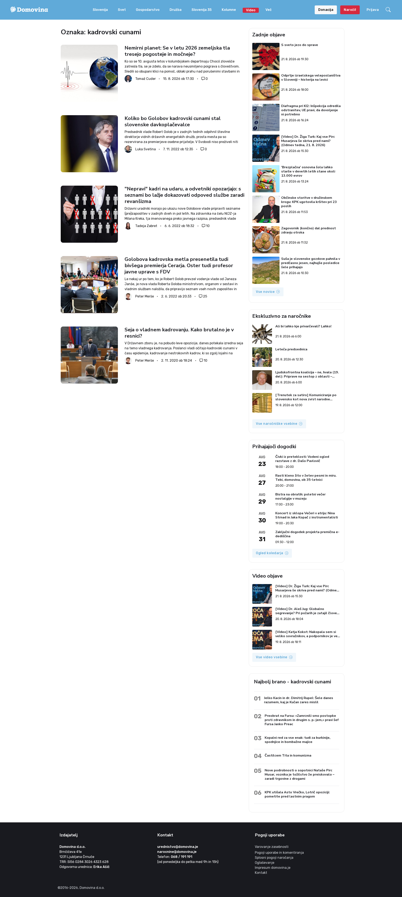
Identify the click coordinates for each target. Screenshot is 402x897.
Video (250, 10)
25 (205, 296)
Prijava (373, 10)
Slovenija (100, 10)
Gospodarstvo (148, 10)
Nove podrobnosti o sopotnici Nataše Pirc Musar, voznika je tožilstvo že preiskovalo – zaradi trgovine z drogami (299, 774)
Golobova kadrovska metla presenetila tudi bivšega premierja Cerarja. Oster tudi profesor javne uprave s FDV (179, 265)
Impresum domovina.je (272, 868)
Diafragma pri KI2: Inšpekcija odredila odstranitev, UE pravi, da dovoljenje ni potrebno (311, 110)
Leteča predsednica (291, 349)
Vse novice (265, 292)
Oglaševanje (264, 863)
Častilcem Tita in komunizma (288, 755)
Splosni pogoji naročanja (274, 858)
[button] (389, 10)
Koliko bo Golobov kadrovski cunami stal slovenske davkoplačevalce (173, 121)
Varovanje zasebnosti (272, 847)
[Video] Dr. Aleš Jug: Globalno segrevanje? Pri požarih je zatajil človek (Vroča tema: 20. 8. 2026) (307, 611)
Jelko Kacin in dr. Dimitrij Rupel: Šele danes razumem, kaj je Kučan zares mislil (298, 700)
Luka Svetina (145, 149)
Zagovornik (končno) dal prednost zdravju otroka (308, 230)
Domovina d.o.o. (72, 847)
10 (208, 226)
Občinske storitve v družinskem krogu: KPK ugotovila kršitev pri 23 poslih (309, 202)
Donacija (325, 10)
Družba (176, 10)
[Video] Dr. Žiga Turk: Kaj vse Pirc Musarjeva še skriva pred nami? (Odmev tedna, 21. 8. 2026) (308, 141)
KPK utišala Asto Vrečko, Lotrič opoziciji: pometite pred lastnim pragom (297, 794)
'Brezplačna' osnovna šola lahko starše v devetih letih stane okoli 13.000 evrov (308, 171)
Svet (122, 10)
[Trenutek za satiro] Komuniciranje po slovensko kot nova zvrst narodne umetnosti (305, 397)
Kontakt (261, 873)
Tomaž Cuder (145, 79)
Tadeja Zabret (146, 226)
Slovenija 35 (202, 10)
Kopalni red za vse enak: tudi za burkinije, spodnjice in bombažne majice (297, 739)
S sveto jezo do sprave (299, 45)
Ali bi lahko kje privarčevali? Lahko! (303, 326)
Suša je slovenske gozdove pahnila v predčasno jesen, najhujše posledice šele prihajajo (310, 263)
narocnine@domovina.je (177, 852)
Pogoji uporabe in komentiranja (279, 853)
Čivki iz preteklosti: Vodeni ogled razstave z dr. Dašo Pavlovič (302, 459)
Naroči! (350, 10)
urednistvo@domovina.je (177, 847)
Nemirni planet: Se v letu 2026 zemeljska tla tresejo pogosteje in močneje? (177, 51)
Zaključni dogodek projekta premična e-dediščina (307, 534)
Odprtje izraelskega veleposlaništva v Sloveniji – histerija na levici (311, 77)
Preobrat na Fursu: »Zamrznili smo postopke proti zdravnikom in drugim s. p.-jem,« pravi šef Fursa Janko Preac (302, 719)
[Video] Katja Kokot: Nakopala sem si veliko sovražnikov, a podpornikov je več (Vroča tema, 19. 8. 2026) (307, 634)
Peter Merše (144, 296)
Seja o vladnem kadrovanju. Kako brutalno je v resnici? (179, 332)
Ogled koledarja (269, 553)
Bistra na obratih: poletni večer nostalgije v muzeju (300, 496)
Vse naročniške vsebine (276, 424)
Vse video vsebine (271, 657)
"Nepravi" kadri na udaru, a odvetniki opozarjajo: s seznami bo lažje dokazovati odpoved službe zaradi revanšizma (184, 195)
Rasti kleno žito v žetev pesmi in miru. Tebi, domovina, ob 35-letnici (305, 477)
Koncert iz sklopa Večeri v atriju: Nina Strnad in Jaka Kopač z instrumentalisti (306, 515)
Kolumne (229, 10)
